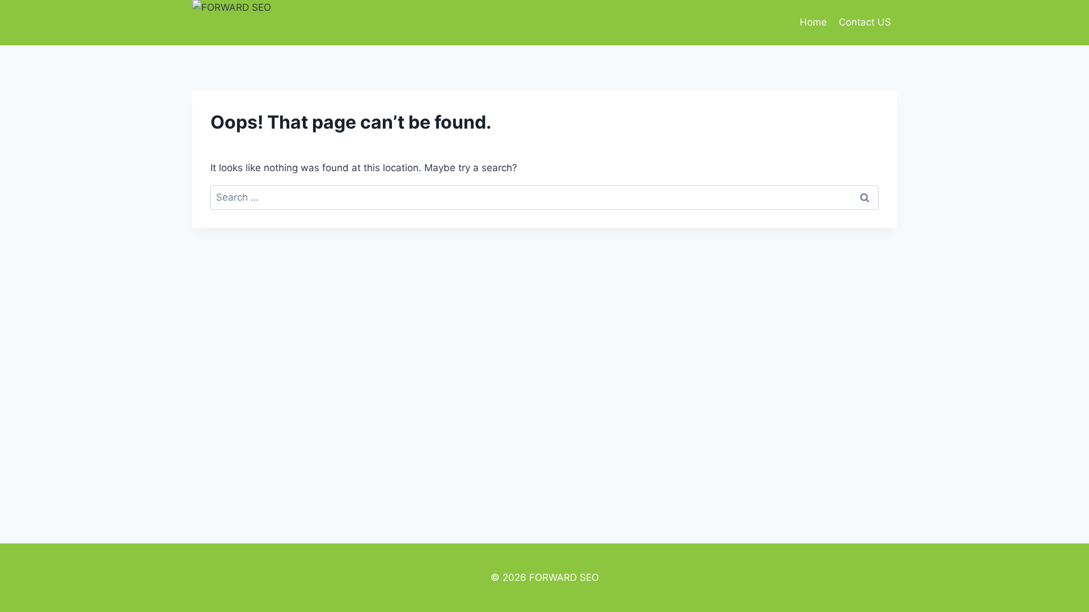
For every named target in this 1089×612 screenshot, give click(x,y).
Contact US (865, 22)
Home (813, 22)
